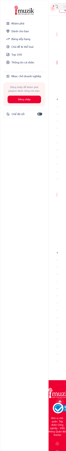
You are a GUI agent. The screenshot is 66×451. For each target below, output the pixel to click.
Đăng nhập (24, 99)
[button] (57, 99)
